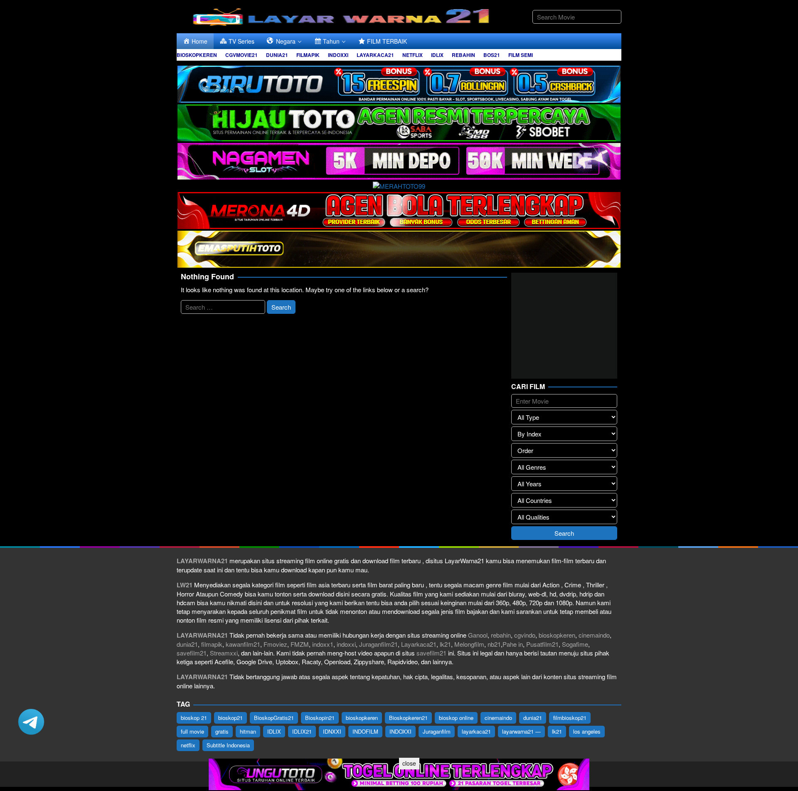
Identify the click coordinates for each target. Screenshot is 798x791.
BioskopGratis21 (274, 718)
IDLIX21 (302, 731)
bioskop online (456, 718)
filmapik (211, 644)
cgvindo (524, 635)
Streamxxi (224, 652)
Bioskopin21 (320, 718)
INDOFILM (365, 731)
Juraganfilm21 (378, 644)
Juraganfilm (437, 731)
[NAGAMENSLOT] (399, 160)
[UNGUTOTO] (399, 773)
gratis (222, 731)
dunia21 (187, 644)
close (409, 763)
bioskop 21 (194, 718)
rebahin (501, 635)
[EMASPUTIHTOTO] (399, 248)
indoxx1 (322, 644)
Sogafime (575, 644)
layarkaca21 (476, 731)
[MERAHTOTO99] (399, 184)
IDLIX (274, 731)
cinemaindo (594, 635)
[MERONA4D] (399, 209)
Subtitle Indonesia (228, 745)
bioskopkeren (557, 635)
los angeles (587, 731)
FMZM (300, 644)
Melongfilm (469, 644)
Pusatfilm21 (542, 644)
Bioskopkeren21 (408, 718)
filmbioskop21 (569, 718)
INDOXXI (400, 731)
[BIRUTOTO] (399, 83)
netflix (188, 745)
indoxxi (346, 644)
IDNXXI (332, 731)
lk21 (445, 644)
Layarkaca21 (418, 644)
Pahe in (512, 644)
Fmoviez (275, 644)
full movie (192, 731)
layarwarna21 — (521, 731)
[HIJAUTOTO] (399, 121)
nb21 (494, 644)
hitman (248, 731)
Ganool (478, 635)
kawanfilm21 (243, 644)
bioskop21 (230, 718)
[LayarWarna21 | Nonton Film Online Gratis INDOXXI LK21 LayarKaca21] (343, 15)
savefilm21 (192, 652)
